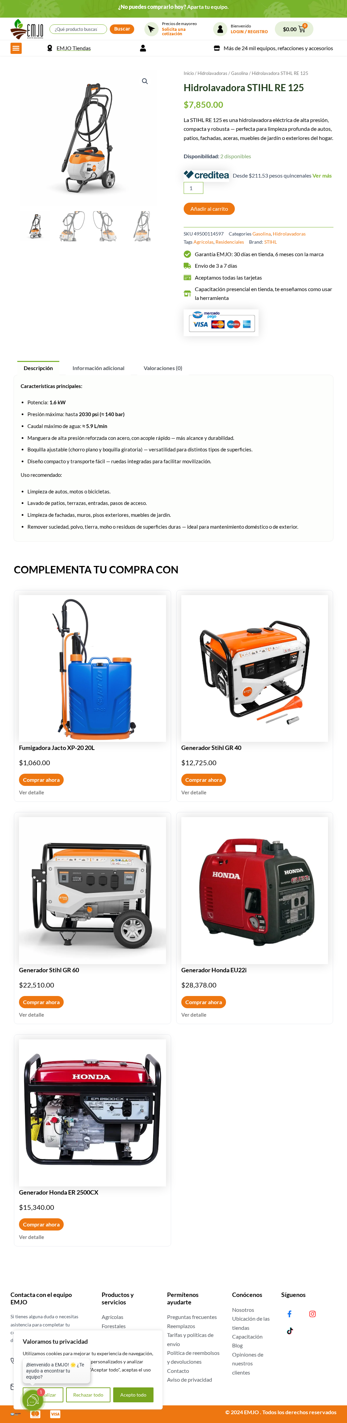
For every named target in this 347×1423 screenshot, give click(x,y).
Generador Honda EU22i (214, 970)
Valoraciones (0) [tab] (163, 368)
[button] (16, 48)
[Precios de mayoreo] (151, 29)
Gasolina (239, 73)
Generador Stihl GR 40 (211, 747)
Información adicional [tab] (98, 368)
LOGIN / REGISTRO (249, 32)
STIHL (270, 242)
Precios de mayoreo (179, 23)
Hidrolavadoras (212, 73)
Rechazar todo (88, 1395)
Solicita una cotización (174, 32)
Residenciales (230, 242)
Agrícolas (203, 242)
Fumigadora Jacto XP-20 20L (57, 747)
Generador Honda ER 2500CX (58, 1192)
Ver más (322, 175)
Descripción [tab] (38, 368)
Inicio (189, 73)
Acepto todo (133, 1395)
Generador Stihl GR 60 (49, 970)
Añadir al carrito (209, 208)
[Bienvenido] (220, 29)
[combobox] (78, 29)
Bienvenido (241, 25)
